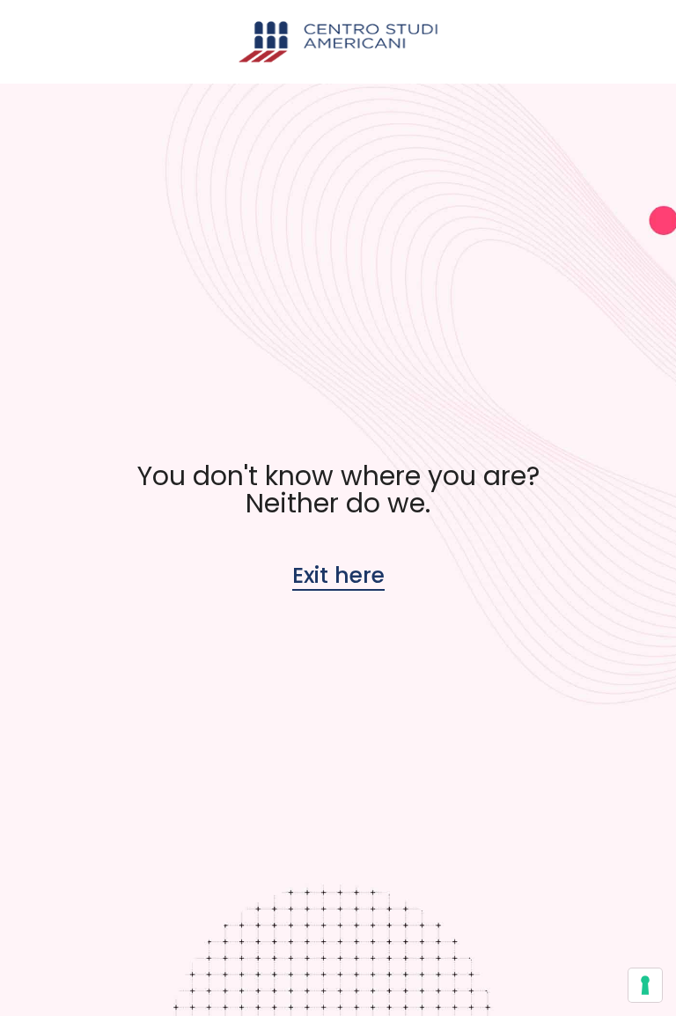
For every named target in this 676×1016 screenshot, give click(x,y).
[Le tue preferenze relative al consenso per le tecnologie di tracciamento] (645, 985)
